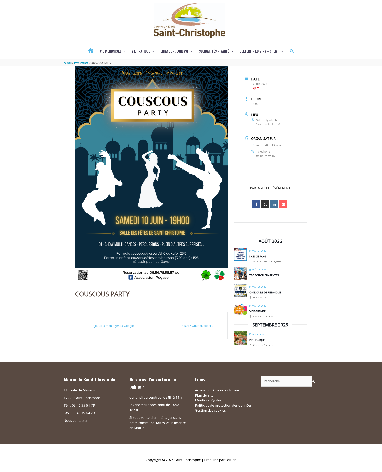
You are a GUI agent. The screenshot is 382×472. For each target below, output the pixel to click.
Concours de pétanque (265, 292)
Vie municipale (110, 51)
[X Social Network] (265, 204)
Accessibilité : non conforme (217, 390)
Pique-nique (257, 340)
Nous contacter (76, 420)
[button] (292, 51)
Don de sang (257, 256)
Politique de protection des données (223, 405)
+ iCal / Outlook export (197, 326)
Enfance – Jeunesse (174, 51)
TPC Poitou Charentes (264, 275)
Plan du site (204, 395)
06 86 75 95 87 (265, 156)
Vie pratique (141, 51)
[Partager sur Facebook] (256, 204)
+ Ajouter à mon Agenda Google (112, 326)
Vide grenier (257, 311)
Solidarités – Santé (214, 51)
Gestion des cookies (210, 410)
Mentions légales (208, 400)
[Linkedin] (274, 204)
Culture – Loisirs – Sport (259, 51)
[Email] (283, 204)
